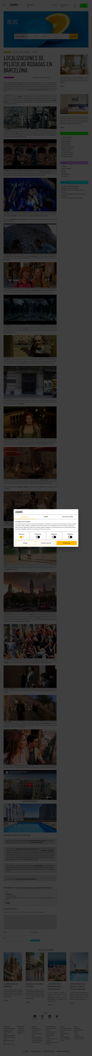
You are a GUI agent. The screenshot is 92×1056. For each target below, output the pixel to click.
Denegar (25, 543)
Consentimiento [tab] (24, 517)
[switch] (38, 537)
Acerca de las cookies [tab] (67, 516)
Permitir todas (66, 543)
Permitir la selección (46, 543)
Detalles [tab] (46, 516)
